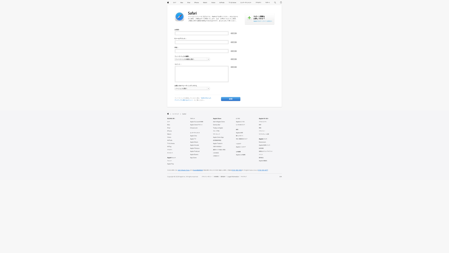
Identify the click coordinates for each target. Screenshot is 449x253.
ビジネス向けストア (240, 125)
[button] (275, 2)
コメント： (178, 64)
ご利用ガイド (216, 156)
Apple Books (194, 154)
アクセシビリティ (263, 122)
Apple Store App (218, 137)
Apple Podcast (195, 151)
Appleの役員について (264, 145)
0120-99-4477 (263, 170)
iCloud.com (193, 128)
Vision (169, 137)
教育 (260, 125)
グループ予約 (216, 131)
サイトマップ (244, 176)
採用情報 (261, 148)
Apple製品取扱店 (198, 170)
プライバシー (262, 131)
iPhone (169, 131)
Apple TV (193, 139)
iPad (168, 128)
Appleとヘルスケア (241, 147)
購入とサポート (239, 136)
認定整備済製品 (217, 140)
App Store (193, 157)
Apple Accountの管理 (196, 122)
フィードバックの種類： (182, 56)
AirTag (169, 146)
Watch (169, 134)
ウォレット (169, 161)
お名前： (177, 29)
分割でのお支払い (217, 146)
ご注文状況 (216, 153)
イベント (261, 154)
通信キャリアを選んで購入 (219, 150)
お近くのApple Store (219, 122)
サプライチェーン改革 (264, 134)
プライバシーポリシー (207, 176)
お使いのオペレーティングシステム (186, 85)
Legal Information (233, 176)
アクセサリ (169, 150)
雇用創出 (261, 157)
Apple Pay (170, 164)
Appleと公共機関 (240, 155)
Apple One (193, 136)
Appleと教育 (239, 133)
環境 (260, 128)
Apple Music (194, 142)
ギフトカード (170, 153)
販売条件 (223, 176)
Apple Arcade (194, 145)
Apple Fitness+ (195, 148)
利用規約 (216, 176)
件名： (177, 47)
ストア (168, 122)
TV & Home (171, 143)
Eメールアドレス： (181, 38)
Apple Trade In (217, 143)
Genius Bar (216, 125)
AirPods (169, 140)
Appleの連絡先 (263, 161)
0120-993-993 (237, 170)
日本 (280, 176)
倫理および (265, 151)
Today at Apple (218, 128)
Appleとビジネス (240, 122)
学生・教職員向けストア (241, 139)
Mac (168, 125)
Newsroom (262, 142)
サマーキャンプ (216, 134)
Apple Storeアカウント (196, 125)
